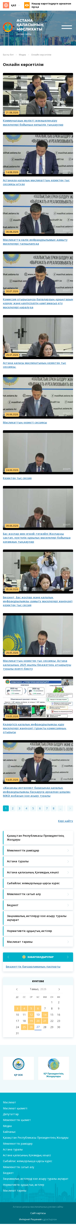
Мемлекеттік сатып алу (18, 1167)
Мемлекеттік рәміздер (18, 1143)
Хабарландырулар (40, 957)
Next (67, 957)
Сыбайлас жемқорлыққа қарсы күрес (27, 1161)
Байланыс (9, 1132)
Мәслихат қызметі (15, 1108)
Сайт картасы (38, 1213)
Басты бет (8, 54)
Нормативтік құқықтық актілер (23, 1185)
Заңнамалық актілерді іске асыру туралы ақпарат (35, 1178)
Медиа (22, 54)
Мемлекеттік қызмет (17, 1120)
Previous (8, 957)
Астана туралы (13, 1149)
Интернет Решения (30, 1219)
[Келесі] (70, 808)
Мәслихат (9, 1102)
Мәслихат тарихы (14, 1190)
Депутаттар (11, 1114)
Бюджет (8, 1173)
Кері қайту (65, 821)
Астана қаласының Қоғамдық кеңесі (27, 1155)
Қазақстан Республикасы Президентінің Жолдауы (35, 1137)
